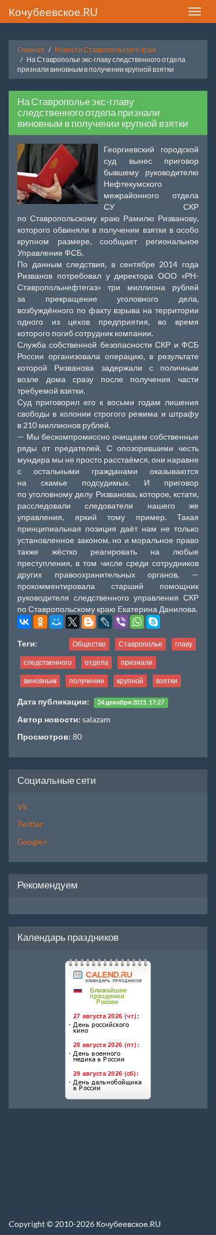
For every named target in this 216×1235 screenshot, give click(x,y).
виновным (40, 680)
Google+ (32, 842)
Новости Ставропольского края (105, 49)
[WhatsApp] (137, 622)
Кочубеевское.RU (53, 11)
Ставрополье (140, 644)
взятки (166, 680)
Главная (30, 49)
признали (137, 662)
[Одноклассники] (40, 622)
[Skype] (153, 622)
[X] (72, 622)
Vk (22, 806)
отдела (96, 662)
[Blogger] (89, 622)
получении (86, 680)
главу (183, 644)
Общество (89, 644)
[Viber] (121, 622)
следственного (48, 662)
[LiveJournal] (105, 622)
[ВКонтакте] (24, 622)
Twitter (30, 824)
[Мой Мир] (56, 622)
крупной (130, 680)
